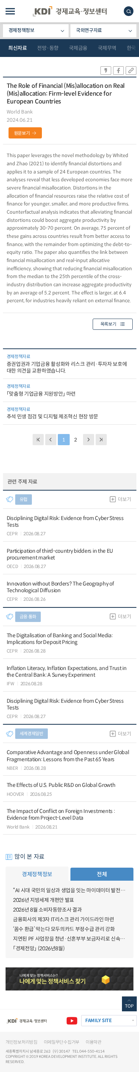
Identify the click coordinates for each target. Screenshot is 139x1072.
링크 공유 (131, 70)
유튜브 (71, 1020)
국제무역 (107, 48)
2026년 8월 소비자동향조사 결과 (47, 909)
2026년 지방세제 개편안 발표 (43, 900)
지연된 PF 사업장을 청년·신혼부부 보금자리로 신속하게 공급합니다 (69, 938)
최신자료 (17, 48)
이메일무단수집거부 (61, 1042)
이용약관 (94, 1042)
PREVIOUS (50, 439)
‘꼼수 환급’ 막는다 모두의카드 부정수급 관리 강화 (64, 929)
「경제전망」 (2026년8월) (38, 948)
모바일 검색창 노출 (128, 11)
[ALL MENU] (10, 11)
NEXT (88, 439)
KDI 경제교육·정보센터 (70, 11)
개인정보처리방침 (21, 1042)
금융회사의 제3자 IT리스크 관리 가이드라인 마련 (63, 919)
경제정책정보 (21, 30)
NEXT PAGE (101, 439)
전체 (102, 874)
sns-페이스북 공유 (118, 70)
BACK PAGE (38, 439)
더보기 (124, 499)
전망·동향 (48, 48)
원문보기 (22, 133)
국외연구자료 (89, 30)
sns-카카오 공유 (105, 70)
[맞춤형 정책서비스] (69, 978)
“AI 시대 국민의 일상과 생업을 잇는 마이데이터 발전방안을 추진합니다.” (69, 890)
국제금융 (78, 48)
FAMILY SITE (98, 1021)
